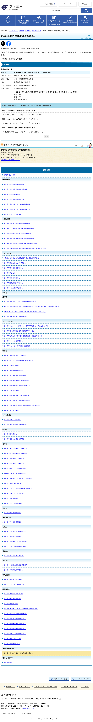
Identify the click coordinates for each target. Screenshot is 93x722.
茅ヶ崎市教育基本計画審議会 (13, 579)
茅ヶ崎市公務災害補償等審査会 (14, 199)
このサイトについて (69, 687)
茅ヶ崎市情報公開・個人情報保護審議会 (17, 204)
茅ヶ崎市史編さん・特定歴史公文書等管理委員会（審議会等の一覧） (26, 326)
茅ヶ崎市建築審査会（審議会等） (15, 458)
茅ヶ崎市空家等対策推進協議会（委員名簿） (18, 478)
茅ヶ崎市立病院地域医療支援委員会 (15, 565)
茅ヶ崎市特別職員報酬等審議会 (14, 184)
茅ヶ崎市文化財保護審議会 (12, 599)
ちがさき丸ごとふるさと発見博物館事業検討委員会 (21, 609)
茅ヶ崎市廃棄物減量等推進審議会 (15, 439)
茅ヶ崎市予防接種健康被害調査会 (15, 546)
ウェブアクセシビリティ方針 (45, 687)
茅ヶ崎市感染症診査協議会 (12, 536)
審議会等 (28, 31)
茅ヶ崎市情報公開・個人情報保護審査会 (17, 209)
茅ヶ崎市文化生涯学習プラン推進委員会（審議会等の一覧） (23, 336)
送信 (46, 136)
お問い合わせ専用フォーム (10, 160)
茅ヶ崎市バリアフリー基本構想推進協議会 (18, 488)
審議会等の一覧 (36, 31)
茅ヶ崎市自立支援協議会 (12, 390)
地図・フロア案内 (9, 713)
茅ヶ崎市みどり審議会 (11, 498)
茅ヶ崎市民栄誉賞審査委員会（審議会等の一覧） (20, 228)
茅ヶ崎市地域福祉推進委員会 (13, 370)
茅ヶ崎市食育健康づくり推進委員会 (15, 541)
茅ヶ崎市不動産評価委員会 (12, 214)
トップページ (13, 31)
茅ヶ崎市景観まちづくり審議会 (14, 493)
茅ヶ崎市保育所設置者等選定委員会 (15, 425)
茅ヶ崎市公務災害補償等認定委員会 (15, 189)
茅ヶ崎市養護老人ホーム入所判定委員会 (17, 400)
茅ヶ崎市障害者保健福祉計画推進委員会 (17, 380)
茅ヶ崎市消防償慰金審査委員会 (14, 556)
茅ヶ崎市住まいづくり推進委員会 (15, 468)
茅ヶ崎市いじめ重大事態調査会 (14, 584)
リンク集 (85, 687)
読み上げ (84, 4)
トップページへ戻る (82, 679)
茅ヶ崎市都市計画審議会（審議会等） (16, 453)
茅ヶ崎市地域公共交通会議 (12, 483)
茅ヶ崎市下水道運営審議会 (12, 522)
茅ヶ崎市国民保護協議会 (12, 278)
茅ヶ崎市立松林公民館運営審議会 (15, 624)
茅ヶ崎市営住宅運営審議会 (12, 513)
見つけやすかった (11, 132)
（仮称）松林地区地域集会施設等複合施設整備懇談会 (21, 258)
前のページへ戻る (60, 679)
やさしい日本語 (48, 4)
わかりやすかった (11, 123)
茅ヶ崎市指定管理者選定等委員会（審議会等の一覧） (21, 243)
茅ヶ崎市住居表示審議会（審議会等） (16, 448)
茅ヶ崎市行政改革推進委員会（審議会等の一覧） (20, 239)
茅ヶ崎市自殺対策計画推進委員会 (15, 531)
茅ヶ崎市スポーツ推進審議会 (13, 341)
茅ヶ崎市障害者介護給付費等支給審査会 (17, 385)
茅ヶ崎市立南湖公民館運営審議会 (15, 629)
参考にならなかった (34, 114)
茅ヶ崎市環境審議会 (10, 434)
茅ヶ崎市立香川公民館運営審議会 (15, 634)
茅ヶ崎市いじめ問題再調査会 (13, 288)
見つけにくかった (37, 132)
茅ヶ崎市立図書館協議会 (12, 644)
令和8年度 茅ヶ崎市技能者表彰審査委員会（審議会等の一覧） (25, 312)
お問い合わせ (26, 713)
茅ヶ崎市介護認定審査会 (12, 410)
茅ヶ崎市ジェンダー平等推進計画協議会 (17, 346)
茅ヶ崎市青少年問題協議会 (12, 639)
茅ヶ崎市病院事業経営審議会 (13, 570)
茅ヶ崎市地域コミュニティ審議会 (15, 263)
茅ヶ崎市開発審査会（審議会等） (15, 463)
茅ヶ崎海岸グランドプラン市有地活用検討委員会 (20, 302)
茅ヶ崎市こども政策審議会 (12, 420)
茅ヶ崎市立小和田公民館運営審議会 (15, 614)
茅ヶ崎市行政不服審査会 (12, 194)
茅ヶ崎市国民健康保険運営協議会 (15, 375)
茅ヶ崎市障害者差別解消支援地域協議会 (17, 395)
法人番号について (30, 708)
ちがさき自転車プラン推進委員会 (15, 473)
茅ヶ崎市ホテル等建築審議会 (13, 503)
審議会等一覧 (8, 662)
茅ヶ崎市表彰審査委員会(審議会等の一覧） (18, 224)
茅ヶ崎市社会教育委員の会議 (13, 594)
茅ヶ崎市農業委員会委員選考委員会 (15, 317)
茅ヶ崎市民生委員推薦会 (12, 365)
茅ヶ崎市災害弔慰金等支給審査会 (15, 355)
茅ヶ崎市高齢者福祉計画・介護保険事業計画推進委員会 (22, 405)
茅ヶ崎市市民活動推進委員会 (13, 268)
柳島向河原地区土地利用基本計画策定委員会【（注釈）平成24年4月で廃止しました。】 (33, 306)
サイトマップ (24, 687)
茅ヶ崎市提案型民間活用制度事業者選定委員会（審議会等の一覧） (26, 249)
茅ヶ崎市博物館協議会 (11, 604)
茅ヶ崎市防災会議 (9, 273)
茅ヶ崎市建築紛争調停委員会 (13, 283)
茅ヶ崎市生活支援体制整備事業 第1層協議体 (18, 360)
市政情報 (21, 31)
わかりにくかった (37, 123)
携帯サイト (10, 687)
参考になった (10, 114)
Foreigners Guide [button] (66, 4)
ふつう (21, 114)
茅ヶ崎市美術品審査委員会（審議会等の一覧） (19, 331)
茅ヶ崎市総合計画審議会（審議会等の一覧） (18, 234)
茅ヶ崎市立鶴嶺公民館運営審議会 (15, 619)
